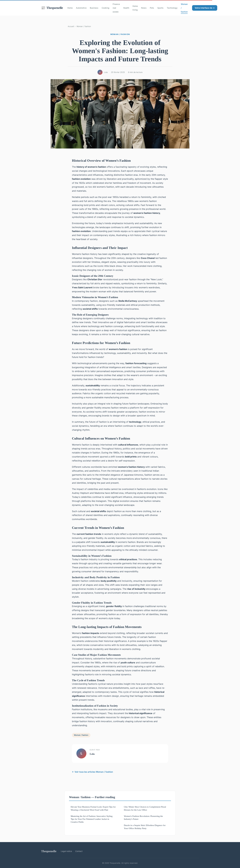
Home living (135, 8)
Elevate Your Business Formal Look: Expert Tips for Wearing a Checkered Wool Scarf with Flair (93, 808)
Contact (78, 851)
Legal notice (66, 851)
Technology (172, 8)
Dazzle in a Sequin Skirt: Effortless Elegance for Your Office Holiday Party (145, 826)
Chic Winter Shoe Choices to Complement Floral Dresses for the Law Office (145, 808)
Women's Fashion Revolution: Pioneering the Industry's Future (143, 817)
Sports (160, 8)
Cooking (105, 8)
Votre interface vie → (205, 8)
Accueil (71, 26)
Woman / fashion (84, 26)
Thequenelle (52, 8)
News (144, 8)
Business (94, 8)
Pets (152, 8)
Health (126, 8)
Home (70, 8)
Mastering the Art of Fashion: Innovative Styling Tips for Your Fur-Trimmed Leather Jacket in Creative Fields (91, 819)
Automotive (81, 8)
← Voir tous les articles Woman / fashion (92, 772)
